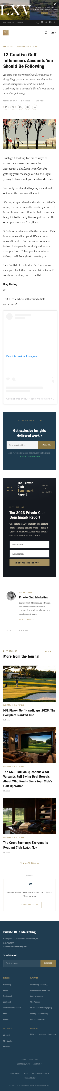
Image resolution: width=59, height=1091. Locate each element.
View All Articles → (29, 863)
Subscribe (46, 445)
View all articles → (28, 620)
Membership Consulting (38, 984)
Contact (6, 1019)
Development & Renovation (40, 990)
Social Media (23, 631)
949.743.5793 (8, 23)
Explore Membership (29, 905)
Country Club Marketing (39, 1013)
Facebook (52, 1034)
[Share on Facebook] (20, 107)
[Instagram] (46, 22)
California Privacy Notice (40, 1073)
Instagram (42, 1034)
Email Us (20, 23)
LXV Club (6, 1047)
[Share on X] (13, 107)
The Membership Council (12, 1007)
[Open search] (37, 23)
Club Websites (35, 1002)
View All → (50, 651)
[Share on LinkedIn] (6, 107)
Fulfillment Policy (30, 1078)
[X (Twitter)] (54, 22)
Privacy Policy (15, 1073)
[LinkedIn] (42, 22)
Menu (53, 33)
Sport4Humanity (23, 1064)
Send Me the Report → (30, 562)
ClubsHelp (37, 1064)
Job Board (7, 1002)
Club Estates (7, 1041)
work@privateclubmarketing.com (15, 947)
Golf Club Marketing (37, 1019)
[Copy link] (34, 107)
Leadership (7, 984)
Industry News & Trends (27, 47)
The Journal (8, 47)
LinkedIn (33, 1034)
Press (5, 1013)
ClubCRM (6, 1035)
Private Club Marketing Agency (41, 1007)
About (5, 990)
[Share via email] (27, 107)
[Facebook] (50, 22)
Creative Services (36, 996)
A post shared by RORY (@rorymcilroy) (26, 398)
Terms (26, 1073)
